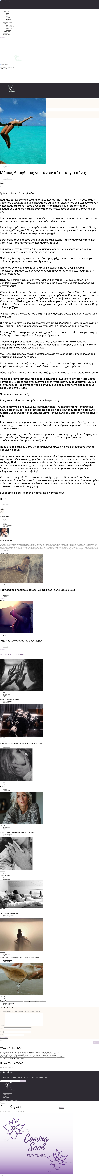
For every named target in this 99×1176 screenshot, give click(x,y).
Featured (5, 695)
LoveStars (6, 1094)
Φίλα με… (3, 787)
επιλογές (5, 520)
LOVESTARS (6, 31)
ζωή (4, 522)
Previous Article (4, 553)
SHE (7, 16)
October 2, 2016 (6, 178)
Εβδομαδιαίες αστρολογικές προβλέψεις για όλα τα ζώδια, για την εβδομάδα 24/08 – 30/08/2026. (28, 1055)
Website (1, 1034)
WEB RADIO (6, 34)
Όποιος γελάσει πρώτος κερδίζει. (10, 699)
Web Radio (6, 1097)
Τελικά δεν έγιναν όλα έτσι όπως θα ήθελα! (12, 1058)
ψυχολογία (5, 526)
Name (1, 1028)
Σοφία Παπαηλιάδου (7, 179)
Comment (2, 1025)
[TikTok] (10, 68)
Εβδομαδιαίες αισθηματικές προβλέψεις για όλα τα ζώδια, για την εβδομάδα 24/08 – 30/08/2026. (28, 1054)
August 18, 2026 (6, 879)
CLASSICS (8, 19)
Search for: (2, 1103)
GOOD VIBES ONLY (10, 27)
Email (1, 1031)
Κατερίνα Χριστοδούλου (8, 1003)
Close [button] (1, 1175)
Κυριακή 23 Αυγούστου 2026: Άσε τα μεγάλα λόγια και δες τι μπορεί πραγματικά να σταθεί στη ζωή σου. (30, 1052)
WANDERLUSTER (10, 25)
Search (1, 1040)
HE (7, 14)
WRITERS (5, 33)
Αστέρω (5, 789)
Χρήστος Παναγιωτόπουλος (9, 915)
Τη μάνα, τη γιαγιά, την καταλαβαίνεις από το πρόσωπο (17, 832)
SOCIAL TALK (9, 28)
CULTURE (8, 30)
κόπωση (5, 524)
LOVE (7, 13)
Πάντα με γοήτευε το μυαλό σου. (10, 913)
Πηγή (3, 499)
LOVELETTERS (7, 11)
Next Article (3, 600)
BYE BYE (8, 17)
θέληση (4, 523)
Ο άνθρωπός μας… (5, 875)
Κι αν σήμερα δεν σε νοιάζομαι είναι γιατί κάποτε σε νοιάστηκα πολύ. (21, 743)
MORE (4, 23)
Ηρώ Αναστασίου (7, 745)
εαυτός (4, 519)
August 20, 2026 (6, 702)
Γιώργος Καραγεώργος (8, 877)
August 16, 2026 (6, 961)
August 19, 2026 (6, 835)
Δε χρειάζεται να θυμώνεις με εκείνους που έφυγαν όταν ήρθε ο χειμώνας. (23, 1001)
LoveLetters (5, 596)
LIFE (7, 20)
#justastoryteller (7, 22)
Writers (5, 1096)
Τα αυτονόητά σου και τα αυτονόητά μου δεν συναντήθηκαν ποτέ (19, 957)
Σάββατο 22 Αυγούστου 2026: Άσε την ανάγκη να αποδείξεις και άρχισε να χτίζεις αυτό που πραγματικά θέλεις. (32, 1057)
